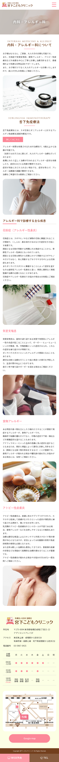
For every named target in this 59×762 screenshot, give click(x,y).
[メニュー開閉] (54, 5)
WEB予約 (16, 758)
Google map (30, 738)
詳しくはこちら (13, 139)
